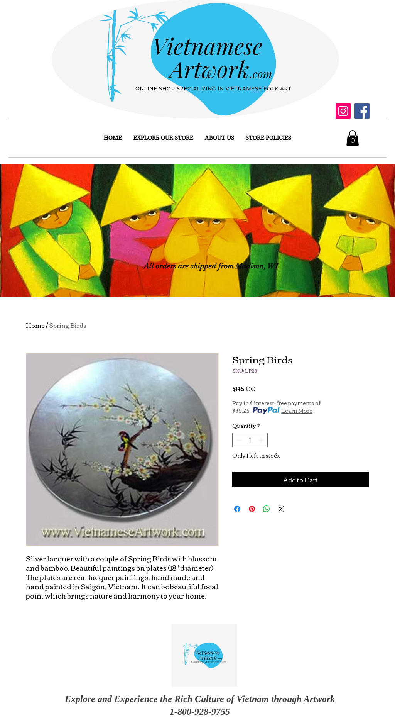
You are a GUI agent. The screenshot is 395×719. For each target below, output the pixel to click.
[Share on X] (281, 509)
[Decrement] (238, 440)
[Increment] (262, 440)
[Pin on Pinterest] (252, 509)
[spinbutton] (250, 440)
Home (35, 325)
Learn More (296, 410)
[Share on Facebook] (237, 509)
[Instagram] (343, 111)
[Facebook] (362, 111)
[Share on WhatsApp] (266, 509)
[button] (352, 138)
